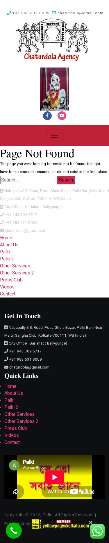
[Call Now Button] (14, 531)
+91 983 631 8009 (30, 13)
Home (6, 238)
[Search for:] (28, 180)
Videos (7, 287)
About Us (9, 245)
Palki (5, 252)
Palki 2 (7, 259)
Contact (7, 294)
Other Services (15, 266)
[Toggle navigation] (55, 135)
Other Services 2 (17, 273)
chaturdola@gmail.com (79, 13)
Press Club (11, 280)
